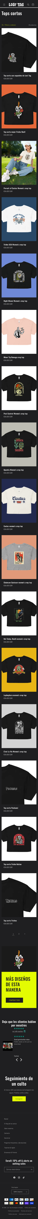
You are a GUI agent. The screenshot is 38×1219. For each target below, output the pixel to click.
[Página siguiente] (24, 934)
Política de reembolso (30, 1207)
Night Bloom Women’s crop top (15, 301)
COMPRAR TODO (14, 1000)
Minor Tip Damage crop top (14, 357)
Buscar (6, 1119)
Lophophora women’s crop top (15, 695)
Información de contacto (25, 1214)
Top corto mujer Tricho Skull (14, 132)
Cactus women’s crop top (13, 526)
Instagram (19, 1099)
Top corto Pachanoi (11, 808)
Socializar (7, 1138)
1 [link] (13, 934)
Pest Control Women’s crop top (15, 413)
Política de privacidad (13, 1211)
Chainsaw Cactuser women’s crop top (18, 582)
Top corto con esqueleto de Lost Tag (17, 76)
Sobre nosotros (8, 1128)
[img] (19, 1028)
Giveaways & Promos (10, 1152)
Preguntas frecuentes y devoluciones (15, 1143)
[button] (4, 4)
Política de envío (13, 1214)
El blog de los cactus (10, 1124)
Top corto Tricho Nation (13, 864)
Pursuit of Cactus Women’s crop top (17, 188)
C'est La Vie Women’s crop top (15, 751)
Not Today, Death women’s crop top (17, 639)
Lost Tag (9, 1207)
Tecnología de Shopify (17, 1207)
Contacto (7, 1133)
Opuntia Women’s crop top (14, 470)
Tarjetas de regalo (9, 1148)
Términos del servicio (26, 1211)
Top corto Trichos (10, 920)
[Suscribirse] (31, 1169)
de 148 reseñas (17, 1031)
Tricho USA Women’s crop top (15, 244)
